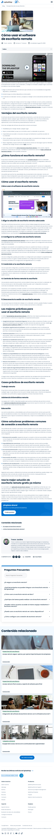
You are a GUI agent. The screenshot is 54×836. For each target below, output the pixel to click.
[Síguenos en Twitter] (13, 833)
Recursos (3, 794)
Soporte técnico (5, 807)
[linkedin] (13, 557)
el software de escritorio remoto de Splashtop (33, 233)
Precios (30, 812)
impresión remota (27, 294)
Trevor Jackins (8, 43)
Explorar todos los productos (35, 797)
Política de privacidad (15, 825)
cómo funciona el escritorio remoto (27, 148)
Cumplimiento (5, 825)
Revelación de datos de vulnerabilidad (10, 812)
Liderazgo (3, 787)
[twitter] (19, 557)
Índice (4, 49)
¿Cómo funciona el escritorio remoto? (14, 529)
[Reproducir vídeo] (27, 67)
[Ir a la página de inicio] (7, 2)
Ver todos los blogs (27, 757)
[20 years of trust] (16, 2)
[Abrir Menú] (51, 2)
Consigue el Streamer (6, 814)
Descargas (30, 809)
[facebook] (16, 557)
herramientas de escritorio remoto (16, 316)
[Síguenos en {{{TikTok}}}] (22, 833)
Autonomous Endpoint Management (37, 789)
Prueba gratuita (9, 512)
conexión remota (32, 159)
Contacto (3, 797)
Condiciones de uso (27, 825)
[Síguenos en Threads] (8, 833)
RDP (25, 144)
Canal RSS (28, 557)
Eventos (3, 789)
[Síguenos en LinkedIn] (2, 833)
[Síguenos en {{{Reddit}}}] (19, 833)
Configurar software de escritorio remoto (13, 240)
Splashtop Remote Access (33, 107)
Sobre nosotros (5, 781)
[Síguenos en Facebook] (11, 833)
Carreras (3, 792)
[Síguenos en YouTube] (16, 833)
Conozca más (6, 662)
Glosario (3, 799)
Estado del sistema (6, 809)
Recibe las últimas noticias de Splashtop (16, 771)
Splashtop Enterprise (33, 792)
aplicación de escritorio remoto (21, 487)
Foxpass (30, 794)
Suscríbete (38, 557)
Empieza (30, 804)
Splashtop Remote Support (34, 787)
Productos (31, 781)
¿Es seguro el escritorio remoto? (12, 526)
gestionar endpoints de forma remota (15, 403)
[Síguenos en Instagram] (5, 833)
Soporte (3, 804)
